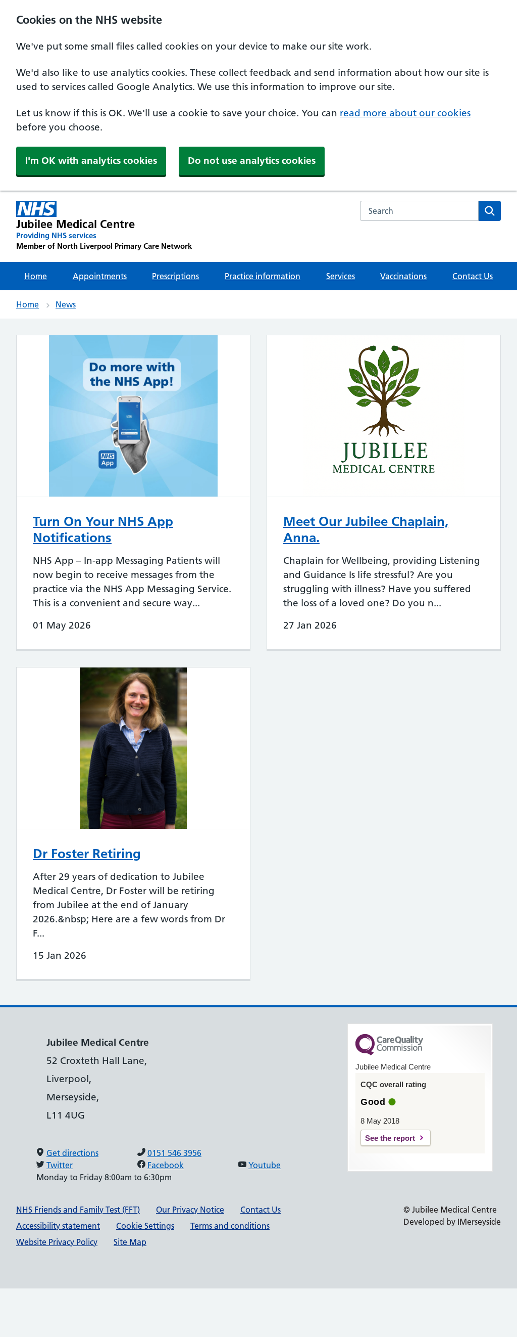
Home (35, 276)
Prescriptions (175, 276)
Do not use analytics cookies (252, 160)
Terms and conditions (230, 1226)
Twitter (59, 1165)
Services (340, 276)
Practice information (262, 276)
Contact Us (472, 276)
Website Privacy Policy (56, 1242)
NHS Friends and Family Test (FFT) (78, 1210)
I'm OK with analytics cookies (91, 160)
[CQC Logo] (389, 1053)
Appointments (100, 276)
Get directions (72, 1153)
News (66, 304)
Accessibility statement (58, 1226)
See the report (390, 1138)
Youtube (264, 1165)
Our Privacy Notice (190, 1210)
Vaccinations (403, 276)
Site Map (130, 1242)
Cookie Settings (145, 1226)
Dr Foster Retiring (87, 853)
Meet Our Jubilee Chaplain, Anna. (365, 529)
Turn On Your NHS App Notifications (103, 529)
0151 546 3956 (174, 1153)
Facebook (165, 1165)
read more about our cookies (405, 113)
